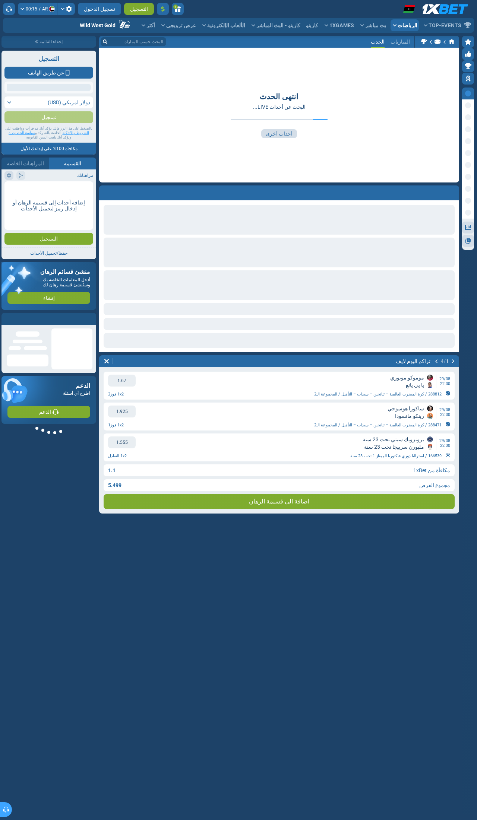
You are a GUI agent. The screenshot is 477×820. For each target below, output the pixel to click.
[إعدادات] (66, 9)
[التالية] (436, 361)
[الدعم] (9, 9)
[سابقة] (453, 361)
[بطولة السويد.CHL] (423, 42)
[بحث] (105, 41)
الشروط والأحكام (75, 202)
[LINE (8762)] (451, 42)
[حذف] (106, 361)
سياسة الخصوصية (22, 202)
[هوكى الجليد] (437, 42)
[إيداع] (163, 9)
